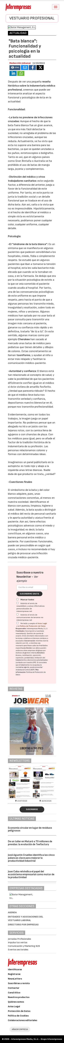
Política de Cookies (18, 1015)
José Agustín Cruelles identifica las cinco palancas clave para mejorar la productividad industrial (31, 857)
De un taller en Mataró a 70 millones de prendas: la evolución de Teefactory (30, 843)
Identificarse (15, 969)
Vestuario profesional (32, 18)
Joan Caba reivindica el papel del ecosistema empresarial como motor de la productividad (31, 874)
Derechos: (41, 653)
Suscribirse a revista (19, 983)
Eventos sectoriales (18, 949)
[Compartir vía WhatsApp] (20, 73)
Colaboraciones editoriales (22, 1020)
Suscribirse (32, 809)
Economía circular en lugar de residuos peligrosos (30, 829)
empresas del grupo (35, 650)
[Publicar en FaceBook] (32, 67)
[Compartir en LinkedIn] (13, 73)
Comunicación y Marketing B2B (24, 946)
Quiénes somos (16, 1001)
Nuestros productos (18, 997)
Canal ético (14, 992)
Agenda (12, 912)
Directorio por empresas (23, 924)
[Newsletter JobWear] (20, 781)
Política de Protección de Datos (33, 626)
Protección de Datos (19, 1011)
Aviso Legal (42, 623)
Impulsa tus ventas (17, 942)
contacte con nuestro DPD (26, 663)
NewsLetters (15, 978)
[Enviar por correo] (24, 67)
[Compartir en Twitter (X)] (40, 67)
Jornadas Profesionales (19, 939)
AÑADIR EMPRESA (20, 1029)
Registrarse (14, 974)
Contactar (13, 988)
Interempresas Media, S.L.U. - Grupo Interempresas (36, 1039)
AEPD (33, 670)
